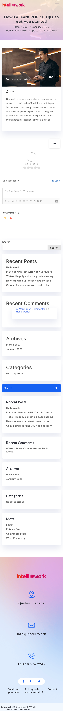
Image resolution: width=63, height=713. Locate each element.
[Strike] (16, 200)
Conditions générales (14, 691)
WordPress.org (15, 538)
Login (57, 180)
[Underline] (12, 200)
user (12, 91)
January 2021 (14, 349)
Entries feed (13, 529)
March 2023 (13, 344)
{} (38, 200)
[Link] (34, 200)
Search (6, 241)
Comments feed (16, 533)
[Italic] (9, 200)
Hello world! (13, 267)
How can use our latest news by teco (28, 280)
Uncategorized (18, 79)
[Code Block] (31, 200)
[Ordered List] (20, 200)
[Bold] (5, 200)
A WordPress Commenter (30, 308)
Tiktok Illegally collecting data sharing (29, 276)
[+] (42, 200)
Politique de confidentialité (34, 691)
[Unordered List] (23, 200)
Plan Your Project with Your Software (29, 271)
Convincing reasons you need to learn (29, 285)
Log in (9, 524)
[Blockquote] (27, 200)
